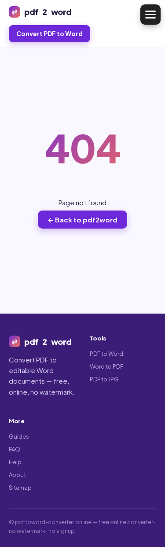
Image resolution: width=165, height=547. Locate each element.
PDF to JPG (104, 379)
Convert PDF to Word (49, 33)
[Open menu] (150, 14)
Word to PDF (106, 366)
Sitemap (20, 487)
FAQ (14, 449)
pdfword (48, 12)
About (17, 474)
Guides (19, 436)
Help (15, 462)
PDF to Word (106, 353)
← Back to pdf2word (82, 219)
